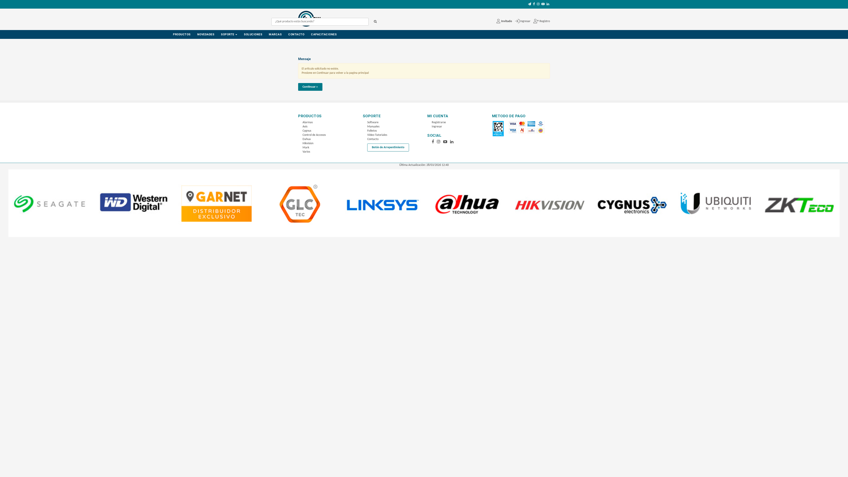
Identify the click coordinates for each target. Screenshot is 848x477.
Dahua (307, 139)
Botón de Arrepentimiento (388, 147)
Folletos (372, 130)
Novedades (205, 34)
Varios (306, 151)
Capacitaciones (324, 34)
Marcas (275, 34)
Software (373, 122)
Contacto (296, 34)
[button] (529, 4)
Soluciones (253, 34)
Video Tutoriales (377, 135)
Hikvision (308, 143)
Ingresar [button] (525, 21)
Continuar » (310, 87)
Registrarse (439, 122)
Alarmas (308, 122)
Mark (306, 147)
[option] (52, 203)
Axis (305, 126)
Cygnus (307, 130)
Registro (544, 21)
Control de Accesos (314, 135)
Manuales (373, 126)
